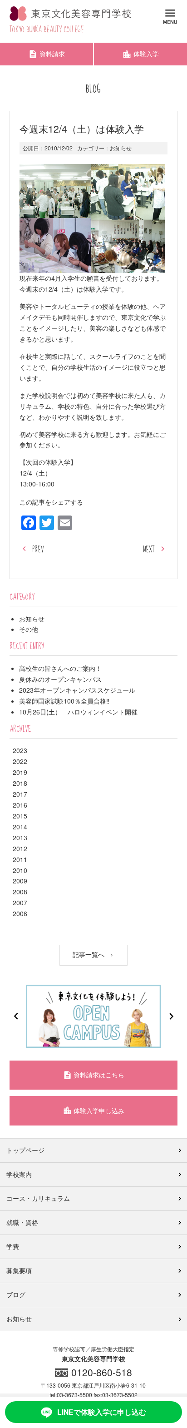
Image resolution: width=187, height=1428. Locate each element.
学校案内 (19, 1174)
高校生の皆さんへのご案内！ (60, 668)
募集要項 (19, 1270)
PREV (38, 550)
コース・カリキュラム (38, 1198)
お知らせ (121, 148)
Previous (16, 1016)
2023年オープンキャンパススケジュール (77, 689)
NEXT (149, 550)
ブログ (15, 1294)
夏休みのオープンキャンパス (60, 679)
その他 (28, 629)
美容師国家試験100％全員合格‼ (64, 700)
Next (171, 1016)
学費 (12, 1246)
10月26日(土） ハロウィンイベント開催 (78, 711)
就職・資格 (22, 1222)
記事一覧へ (89, 954)
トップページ (25, 1150)
